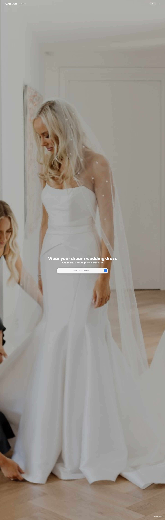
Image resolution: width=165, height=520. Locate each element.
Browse (23, 4)
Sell (153, 4)
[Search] (105, 270)
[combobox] (82, 271)
